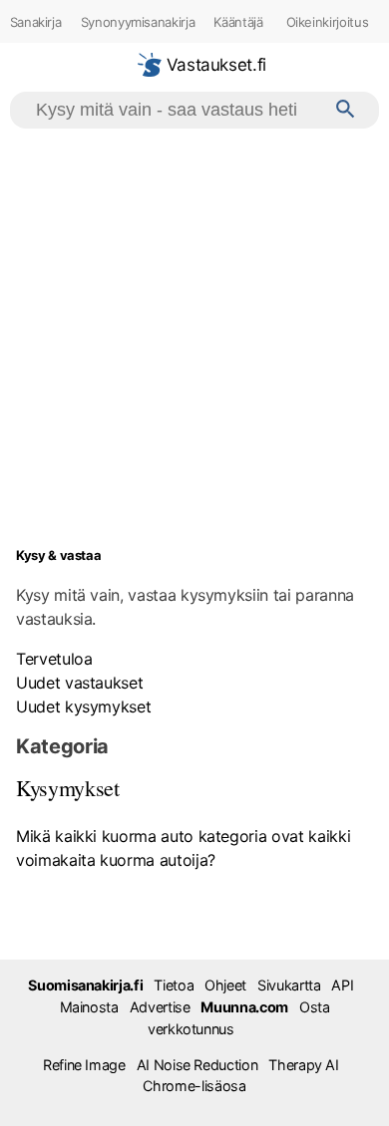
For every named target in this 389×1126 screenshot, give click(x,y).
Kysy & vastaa (58, 555)
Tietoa (174, 985)
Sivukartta (288, 985)
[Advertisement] (194, 333)
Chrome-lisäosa (194, 1085)
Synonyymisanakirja (138, 22)
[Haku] (345, 110)
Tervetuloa (54, 659)
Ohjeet (225, 985)
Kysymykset (67, 787)
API (342, 985)
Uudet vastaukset (79, 683)
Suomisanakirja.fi (85, 985)
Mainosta (89, 1006)
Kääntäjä (237, 22)
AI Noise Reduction (197, 1064)
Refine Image (84, 1064)
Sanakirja (36, 22)
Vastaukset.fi (214, 65)
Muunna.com (243, 1006)
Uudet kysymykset (83, 706)
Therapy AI (303, 1064)
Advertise (160, 1006)
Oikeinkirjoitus (327, 22)
